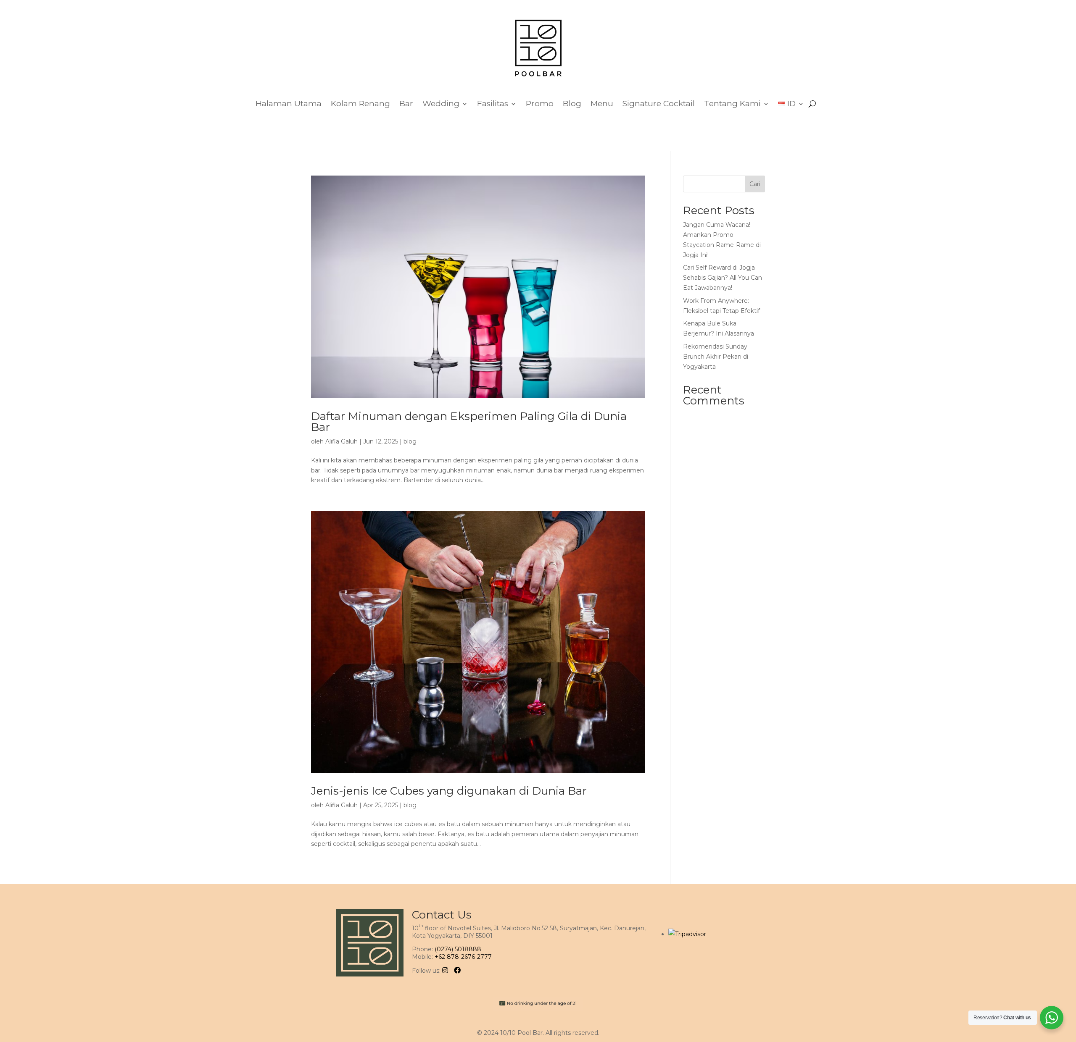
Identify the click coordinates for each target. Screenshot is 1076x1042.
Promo (540, 103)
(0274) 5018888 (458, 949)
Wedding (440, 103)
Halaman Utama (289, 103)
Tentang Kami (732, 103)
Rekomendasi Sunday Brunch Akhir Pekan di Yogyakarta (715, 356)
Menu (602, 103)
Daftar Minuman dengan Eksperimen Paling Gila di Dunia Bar (469, 421)
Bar (406, 103)
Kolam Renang (360, 103)
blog (410, 441)
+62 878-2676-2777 (463, 957)
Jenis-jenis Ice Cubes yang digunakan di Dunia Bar (449, 791)
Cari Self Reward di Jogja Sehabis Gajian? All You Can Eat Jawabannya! (722, 277)
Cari (754, 184)
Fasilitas (492, 103)
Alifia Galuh (341, 441)
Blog (572, 103)
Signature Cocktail (658, 103)
